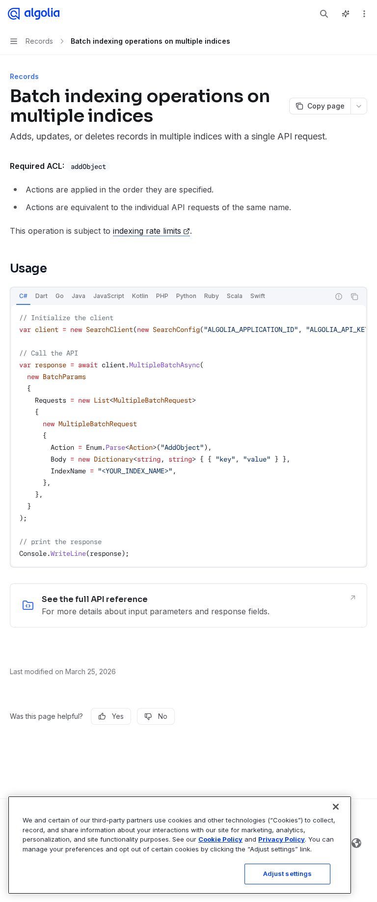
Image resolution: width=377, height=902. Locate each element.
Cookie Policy (220, 839)
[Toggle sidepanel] (345, 14)
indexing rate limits (147, 231)
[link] (188, 605)
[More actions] (364, 14)
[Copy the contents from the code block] (354, 296)
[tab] (23, 296)
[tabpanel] (188, 435)
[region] (179, 845)
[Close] (336, 807)
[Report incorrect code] (338, 296)
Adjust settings (287, 873)
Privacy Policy (281, 839)
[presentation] (188, 435)
